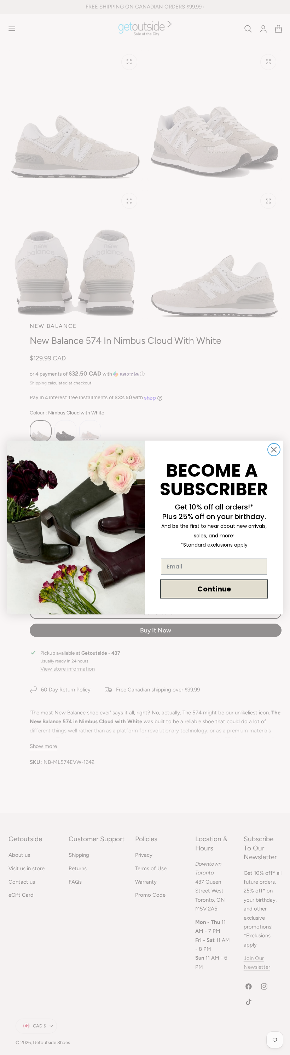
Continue (214, 589)
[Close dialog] (274, 449)
